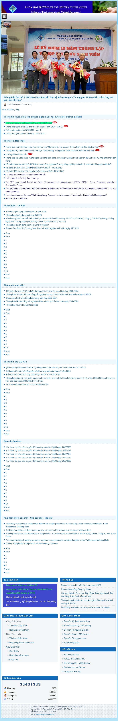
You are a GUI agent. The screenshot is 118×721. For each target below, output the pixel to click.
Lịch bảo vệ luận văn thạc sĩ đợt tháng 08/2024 (27, 384)
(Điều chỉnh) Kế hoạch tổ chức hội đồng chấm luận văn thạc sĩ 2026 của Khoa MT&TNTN (46, 367)
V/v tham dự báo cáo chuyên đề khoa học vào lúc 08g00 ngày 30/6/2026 (38, 450)
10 (7, 271)
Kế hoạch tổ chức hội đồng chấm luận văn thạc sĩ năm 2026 (33, 374)
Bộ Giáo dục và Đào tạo (74, 667)
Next (8, 274)
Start (8, 233)
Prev (8, 237)
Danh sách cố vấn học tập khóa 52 (21, 585)
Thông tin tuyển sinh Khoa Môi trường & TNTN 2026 (29, 123)
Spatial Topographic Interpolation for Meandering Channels (32, 543)
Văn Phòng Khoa (71, 642)
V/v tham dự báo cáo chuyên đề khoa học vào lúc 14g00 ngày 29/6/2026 (38, 457)
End (7, 278)
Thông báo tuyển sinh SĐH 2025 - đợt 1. (24, 130)
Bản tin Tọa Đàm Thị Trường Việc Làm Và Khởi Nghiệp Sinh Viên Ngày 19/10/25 (42, 228)
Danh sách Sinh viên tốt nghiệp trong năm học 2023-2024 (31, 298)
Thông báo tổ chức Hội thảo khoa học (22, 178)
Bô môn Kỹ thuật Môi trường (77, 621)
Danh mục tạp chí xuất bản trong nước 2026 (81, 585)
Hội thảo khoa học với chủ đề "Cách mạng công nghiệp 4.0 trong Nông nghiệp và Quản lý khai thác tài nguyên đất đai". (59, 164)
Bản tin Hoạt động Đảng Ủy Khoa (76, 589)
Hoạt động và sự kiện (19, 655)
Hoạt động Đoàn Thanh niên (21, 642)
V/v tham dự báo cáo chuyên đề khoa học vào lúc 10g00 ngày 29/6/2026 (38, 461)
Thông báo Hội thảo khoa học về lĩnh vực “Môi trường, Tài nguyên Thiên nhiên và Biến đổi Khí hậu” (50, 150)
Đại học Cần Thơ (71, 655)
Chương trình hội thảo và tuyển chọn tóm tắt (26, 175)
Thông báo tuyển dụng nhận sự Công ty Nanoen (27, 225)
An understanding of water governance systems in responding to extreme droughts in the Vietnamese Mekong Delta (57, 540)
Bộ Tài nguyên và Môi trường (77, 663)
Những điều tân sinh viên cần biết (21, 597)
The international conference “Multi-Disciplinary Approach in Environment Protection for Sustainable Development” (57, 188)
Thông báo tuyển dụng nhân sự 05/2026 (24, 215)
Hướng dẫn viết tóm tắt (17, 154)
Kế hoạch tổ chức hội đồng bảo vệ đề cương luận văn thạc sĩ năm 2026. (38, 371)
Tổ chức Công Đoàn (18, 625)
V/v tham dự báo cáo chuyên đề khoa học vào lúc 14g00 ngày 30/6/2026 (38, 454)
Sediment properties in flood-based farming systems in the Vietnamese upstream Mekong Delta (48, 530)
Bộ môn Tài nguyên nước (75, 638)
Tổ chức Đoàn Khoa (18, 638)
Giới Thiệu (14, 651)
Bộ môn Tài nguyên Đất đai (76, 630)
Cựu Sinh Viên (12, 647)
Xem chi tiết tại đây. (11, 109)
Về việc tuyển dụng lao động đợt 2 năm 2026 (26, 211)
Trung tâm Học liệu (72, 672)
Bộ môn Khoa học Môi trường (77, 625)
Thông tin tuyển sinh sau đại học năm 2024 (25, 134)
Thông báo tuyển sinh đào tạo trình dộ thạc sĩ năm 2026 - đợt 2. (34, 127)
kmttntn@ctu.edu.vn (45, 714)
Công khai (13, 659)
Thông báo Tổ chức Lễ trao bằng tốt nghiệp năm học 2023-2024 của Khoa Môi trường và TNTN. (49, 294)
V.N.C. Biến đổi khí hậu (74, 659)
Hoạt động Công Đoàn (19, 630)
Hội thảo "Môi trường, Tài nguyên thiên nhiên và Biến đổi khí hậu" (35, 171)
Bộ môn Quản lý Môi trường (76, 634)
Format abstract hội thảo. (17, 198)
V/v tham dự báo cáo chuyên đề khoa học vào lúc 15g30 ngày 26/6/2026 (38, 447)
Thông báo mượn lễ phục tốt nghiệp (22, 305)
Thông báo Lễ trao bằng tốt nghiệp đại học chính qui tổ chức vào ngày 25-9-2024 (42, 301)
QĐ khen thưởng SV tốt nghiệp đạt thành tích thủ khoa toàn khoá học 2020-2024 (42, 291)
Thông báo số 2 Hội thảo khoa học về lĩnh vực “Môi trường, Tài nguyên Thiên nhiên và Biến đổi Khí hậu (52, 147)
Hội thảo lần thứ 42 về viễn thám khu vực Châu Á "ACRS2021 (34, 168)
